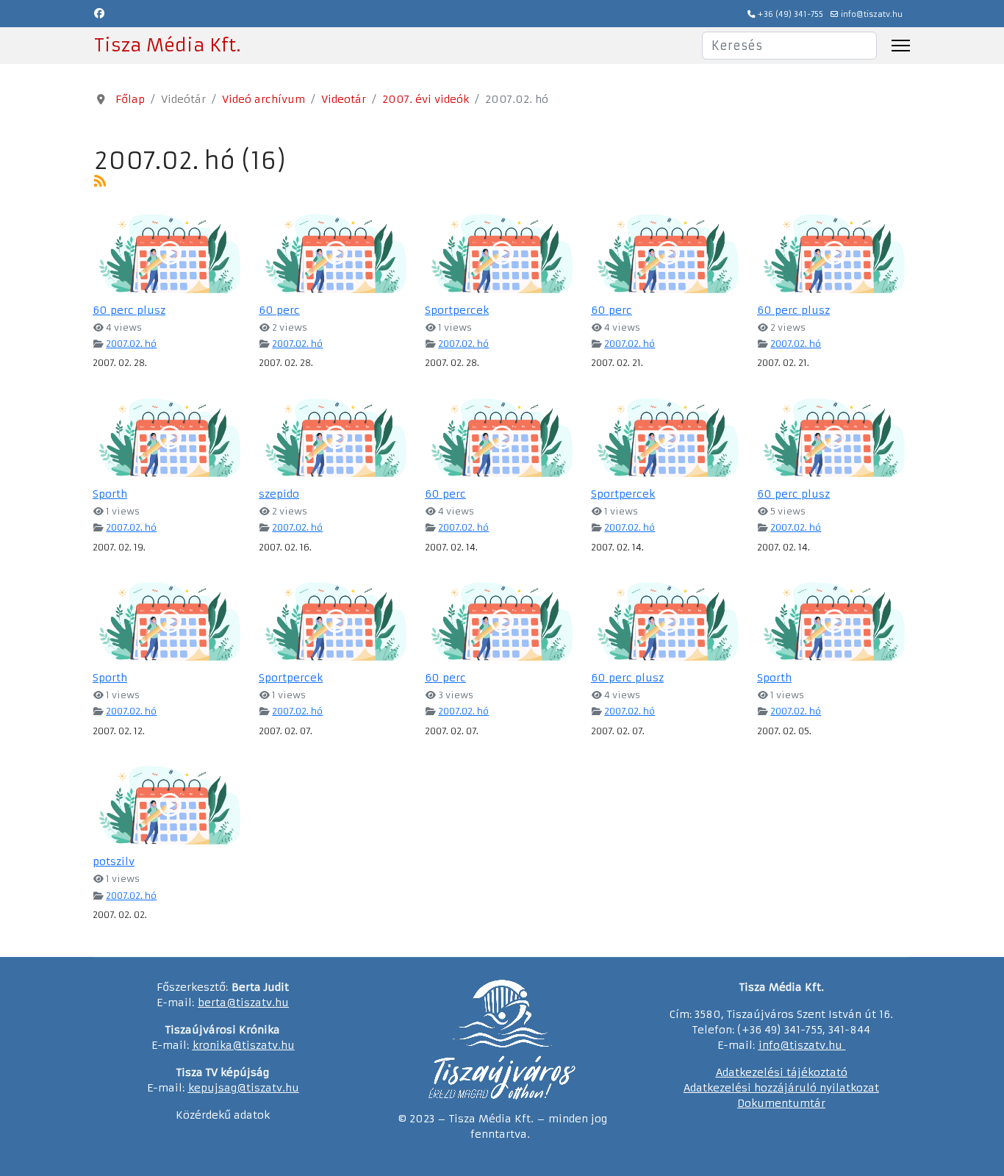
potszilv (114, 861)
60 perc (279, 310)
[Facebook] (99, 13)
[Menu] (901, 45)
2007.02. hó (131, 343)
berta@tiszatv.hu (243, 1002)
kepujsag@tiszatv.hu (243, 1087)
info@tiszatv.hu (872, 14)
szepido (279, 494)
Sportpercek (457, 310)
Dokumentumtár (781, 1103)
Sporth (110, 494)
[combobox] (789, 46)
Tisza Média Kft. (167, 45)
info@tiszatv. (793, 1045)
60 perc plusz (129, 310)
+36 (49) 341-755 (790, 14)
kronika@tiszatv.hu (244, 1045)
